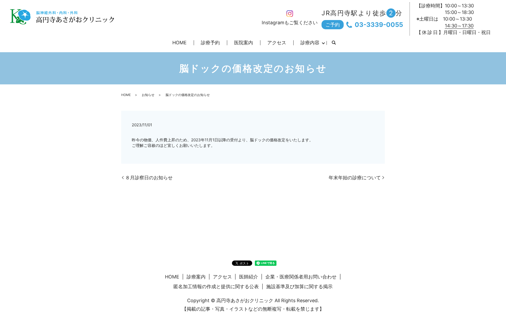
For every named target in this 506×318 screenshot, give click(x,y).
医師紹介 (248, 277)
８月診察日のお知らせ (149, 177)
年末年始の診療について (355, 177)
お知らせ (148, 95)
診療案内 (196, 277)
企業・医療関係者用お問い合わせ (301, 277)
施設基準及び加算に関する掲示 (299, 286)
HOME (179, 42)
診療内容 (309, 42)
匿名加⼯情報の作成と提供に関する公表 (216, 286)
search (334, 43)
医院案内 (243, 42)
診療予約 (210, 42)
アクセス (276, 42)
